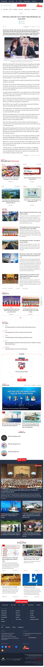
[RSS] (2, 650)
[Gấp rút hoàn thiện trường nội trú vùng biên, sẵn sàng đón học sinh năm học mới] (32, 525)
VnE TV (20, 1)
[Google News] (26, 27)
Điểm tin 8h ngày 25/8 (13, 451)
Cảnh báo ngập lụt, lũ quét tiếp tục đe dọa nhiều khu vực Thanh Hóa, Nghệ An (10, 533)
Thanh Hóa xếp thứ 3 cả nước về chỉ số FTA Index (16, 348)
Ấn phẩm (21, 353)
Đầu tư (10, 9)
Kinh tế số (21, 9)
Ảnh (2, 627)
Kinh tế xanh (27, 9)
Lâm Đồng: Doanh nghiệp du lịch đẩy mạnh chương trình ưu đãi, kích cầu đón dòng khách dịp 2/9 (11, 201)
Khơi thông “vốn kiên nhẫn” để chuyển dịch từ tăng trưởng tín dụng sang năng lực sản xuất (30, 256)
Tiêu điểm (5, 9)
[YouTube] (9, 646)
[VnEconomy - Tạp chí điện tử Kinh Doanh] (21, 601)
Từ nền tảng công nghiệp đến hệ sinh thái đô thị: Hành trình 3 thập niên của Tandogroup (30, 425)
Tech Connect (27, 1)
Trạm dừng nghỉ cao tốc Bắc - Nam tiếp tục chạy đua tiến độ (30, 241)
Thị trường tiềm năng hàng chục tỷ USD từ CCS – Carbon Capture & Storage (10, 515)
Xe (16, 1)
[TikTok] (13, 646)
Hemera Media (19, 658)
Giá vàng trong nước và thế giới (9, 586)
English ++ (34, 1)
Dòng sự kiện (21, 542)
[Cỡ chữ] (6, 27)
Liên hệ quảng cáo (32, 637)
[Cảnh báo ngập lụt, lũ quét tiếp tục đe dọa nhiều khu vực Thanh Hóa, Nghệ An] (11, 525)
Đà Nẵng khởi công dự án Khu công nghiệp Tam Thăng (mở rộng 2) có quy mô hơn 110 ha (11, 310)
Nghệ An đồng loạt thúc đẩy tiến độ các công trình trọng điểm (30, 213)
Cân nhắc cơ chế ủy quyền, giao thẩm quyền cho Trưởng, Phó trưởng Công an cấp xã (19, 490)
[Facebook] (2, 646)
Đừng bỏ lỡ (5, 293)
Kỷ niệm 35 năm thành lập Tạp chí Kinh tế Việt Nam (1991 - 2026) (32, 558)
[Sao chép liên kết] (37, 27)
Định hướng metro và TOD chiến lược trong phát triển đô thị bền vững (10, 559)
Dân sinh (3, 164)
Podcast (29, 385)
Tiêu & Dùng (11, 1)
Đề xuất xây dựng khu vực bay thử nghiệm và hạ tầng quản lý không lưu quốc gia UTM (31, 515)
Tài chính (15, 9)
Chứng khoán (4, 1)
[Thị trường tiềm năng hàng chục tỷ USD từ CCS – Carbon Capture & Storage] (11, 506)
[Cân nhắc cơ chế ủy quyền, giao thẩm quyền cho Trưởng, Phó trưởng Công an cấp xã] (21, 475)
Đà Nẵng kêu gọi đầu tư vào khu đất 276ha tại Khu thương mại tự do (20, 326)
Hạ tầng (6, 335)
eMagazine (25, 186)
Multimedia (5, 385)
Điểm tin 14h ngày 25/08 (14, 436)
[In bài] (4, 27)
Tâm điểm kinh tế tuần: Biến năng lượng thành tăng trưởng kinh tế (11, 424)
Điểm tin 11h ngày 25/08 (14, 443)
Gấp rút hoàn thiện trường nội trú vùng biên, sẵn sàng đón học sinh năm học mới (31, 534)
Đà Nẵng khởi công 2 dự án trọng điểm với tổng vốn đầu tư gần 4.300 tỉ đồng (30, 228)
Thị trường (33, 9)
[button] (20, 317)
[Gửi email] (35, 27)
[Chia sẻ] (39, 27)
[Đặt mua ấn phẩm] (39, 5)
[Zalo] (16, 646)
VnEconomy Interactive (29, 586)
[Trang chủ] (1, 9)
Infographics (33, 385)
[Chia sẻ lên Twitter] (33, 27)
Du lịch (3, 186)
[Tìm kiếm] (4, 5)
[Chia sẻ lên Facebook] (31, 27)
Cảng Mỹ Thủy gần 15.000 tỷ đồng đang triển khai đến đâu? (18, 337)
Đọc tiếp (4, 210)
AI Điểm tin (21, 432)
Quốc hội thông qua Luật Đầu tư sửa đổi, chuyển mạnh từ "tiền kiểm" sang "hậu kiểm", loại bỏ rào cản (29, 276)
